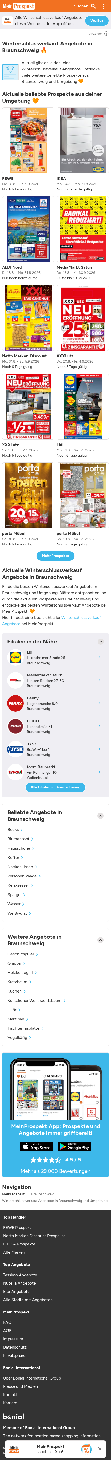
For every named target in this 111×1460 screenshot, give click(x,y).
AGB (7, 1330)
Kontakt (10, 1394)
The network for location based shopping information (52, 1435)
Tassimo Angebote (20, 1274)
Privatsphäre (14, 1355)
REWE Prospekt (17, 1227)
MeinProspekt (13, 1194)
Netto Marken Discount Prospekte (34, 1235)
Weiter (97, 20)
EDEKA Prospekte (19, 1243)
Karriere (10, 1402)
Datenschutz (15, 1347)
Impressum (13, 1338)
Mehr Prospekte (55, 556)
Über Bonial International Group (32, 1378)
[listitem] (28, 149)
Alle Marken (14, 1252)
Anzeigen (96, 33)
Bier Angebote (16, 1291)
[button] (103, 6)
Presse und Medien (20, 1386)
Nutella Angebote (19, 1283)
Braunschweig (42, 1194)
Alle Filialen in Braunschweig (55, 787)
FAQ (7, 1322)
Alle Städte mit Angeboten (28, 1299)
